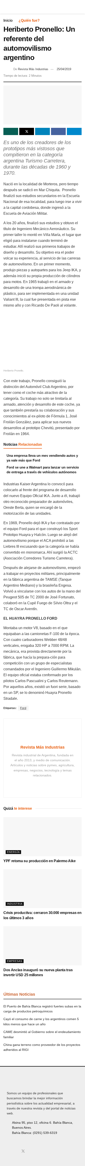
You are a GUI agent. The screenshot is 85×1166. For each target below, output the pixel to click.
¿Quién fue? (29, 20)
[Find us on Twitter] (23, 1151)
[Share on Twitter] (26, 131)
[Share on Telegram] (74, 131)
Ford (23, 708)
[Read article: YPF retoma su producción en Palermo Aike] (42, 836)
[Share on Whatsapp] (10, 131)
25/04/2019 (64, 69)
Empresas (14, 961)
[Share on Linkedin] (42, 131)
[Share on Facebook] (58, 131)
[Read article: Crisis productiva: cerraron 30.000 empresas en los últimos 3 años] (42, 888)
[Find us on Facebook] (8, 1151)
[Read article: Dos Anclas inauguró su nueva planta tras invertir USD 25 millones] (42, 945)
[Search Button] (80, 7)
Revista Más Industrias (33, 69)
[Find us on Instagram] (15, 1151)
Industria (14, 903)
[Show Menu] (5, 7)
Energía (13, 852)
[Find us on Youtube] (30, 1151)
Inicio (8, 20)
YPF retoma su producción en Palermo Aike (39, 861)
